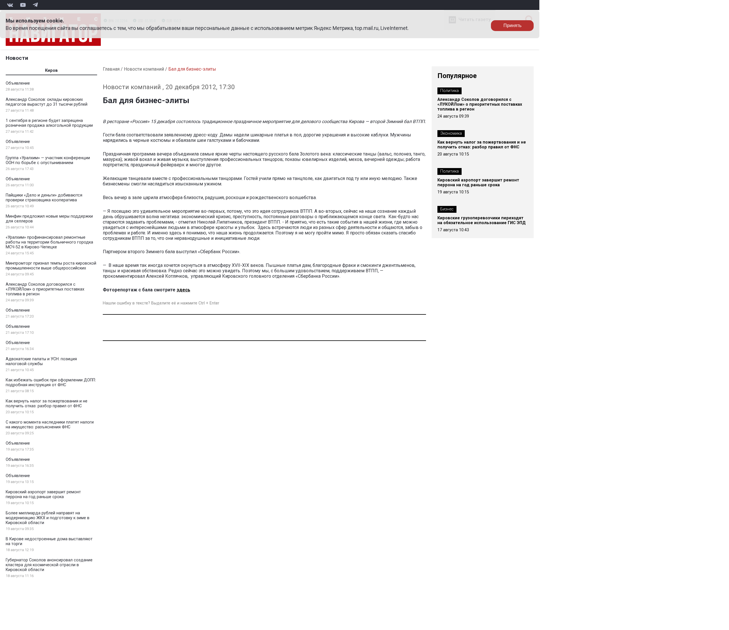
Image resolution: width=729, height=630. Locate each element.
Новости (17, 58)
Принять (512, 25)
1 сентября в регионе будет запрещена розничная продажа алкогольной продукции (49, 123)
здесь (183, 289)
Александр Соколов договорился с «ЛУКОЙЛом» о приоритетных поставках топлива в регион (45, 289)
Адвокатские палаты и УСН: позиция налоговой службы (41, 361)
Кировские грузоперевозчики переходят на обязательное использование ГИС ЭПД (481, 220)
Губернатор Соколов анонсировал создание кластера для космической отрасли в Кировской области (49, 565)
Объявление (18, 83)
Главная (111, 69)
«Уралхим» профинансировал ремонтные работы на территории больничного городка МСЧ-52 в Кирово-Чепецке (49, 242)
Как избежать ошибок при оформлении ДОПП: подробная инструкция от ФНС (51, 382)
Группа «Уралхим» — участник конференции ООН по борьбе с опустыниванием (48, 160)
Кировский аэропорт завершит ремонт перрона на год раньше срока (43, 494)
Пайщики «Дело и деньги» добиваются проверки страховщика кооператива (44, 197)
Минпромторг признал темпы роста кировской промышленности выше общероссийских (51, 266)
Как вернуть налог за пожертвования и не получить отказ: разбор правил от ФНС (46, 403)
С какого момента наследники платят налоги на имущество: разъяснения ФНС (50, 424)
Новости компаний (144, 69)
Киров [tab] (51, 70)
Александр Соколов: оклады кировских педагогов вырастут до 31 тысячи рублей (46, 102)
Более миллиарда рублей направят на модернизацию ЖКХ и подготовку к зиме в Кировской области (47, 518)
